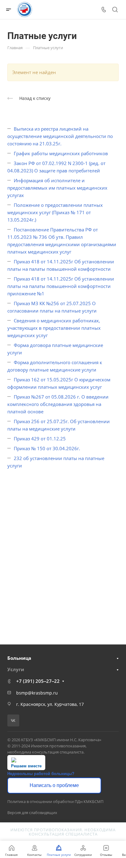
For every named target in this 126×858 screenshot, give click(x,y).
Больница (19, 658)
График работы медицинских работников (61, 153)
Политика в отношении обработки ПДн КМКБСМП (55, 801)
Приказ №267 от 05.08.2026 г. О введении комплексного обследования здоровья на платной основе (58, 404)
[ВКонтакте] (13, 720)
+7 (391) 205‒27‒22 (38, 681)
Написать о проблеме (54, 785)
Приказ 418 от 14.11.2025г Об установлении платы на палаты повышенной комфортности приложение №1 (60, 286)
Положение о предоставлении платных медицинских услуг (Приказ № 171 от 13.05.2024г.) (55, 212)
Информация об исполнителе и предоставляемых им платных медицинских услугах (57, 187)
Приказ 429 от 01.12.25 (40, 438)
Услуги (15, 669)
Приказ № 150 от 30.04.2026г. (47, 448)
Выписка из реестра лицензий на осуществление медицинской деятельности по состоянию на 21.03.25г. (60, 136)
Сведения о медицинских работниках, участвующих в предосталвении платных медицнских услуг (54, 327)
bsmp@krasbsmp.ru (37, 693)
